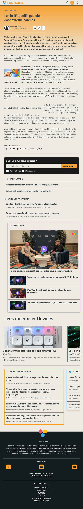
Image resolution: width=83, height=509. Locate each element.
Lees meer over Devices (28, 318)
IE (24, 148)
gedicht (19, 148)
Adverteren (41, 490)
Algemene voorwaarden (41, 498)
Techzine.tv (18, 225)
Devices (13, 11)
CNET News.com (13, 145)
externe (13, 148)
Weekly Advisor (31, 171)
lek (27, 148)
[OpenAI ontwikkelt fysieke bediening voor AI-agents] (33, 337)
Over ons (41, 493)
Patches (32, 148)
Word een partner (41, 488)
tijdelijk (39, 148)
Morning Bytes (15, 171)
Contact (41, 496)
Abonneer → (69, 166)
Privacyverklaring (41, 501)
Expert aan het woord (20, 371)
